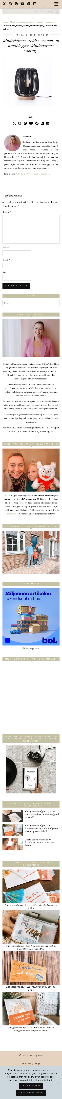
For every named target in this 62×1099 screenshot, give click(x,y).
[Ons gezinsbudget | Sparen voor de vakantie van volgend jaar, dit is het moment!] (12, 816)
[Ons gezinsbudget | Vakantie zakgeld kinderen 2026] (31, 886)
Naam (5, 247)
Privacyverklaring (31, 1093)
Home (5, 22)
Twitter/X (25, 174)
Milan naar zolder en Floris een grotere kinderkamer (33, 22)
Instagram (35, 174)
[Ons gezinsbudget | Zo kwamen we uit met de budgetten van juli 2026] (31, 927)
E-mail (6, 260)
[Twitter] (4, 4)
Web (17, 174)
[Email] (47, 123)
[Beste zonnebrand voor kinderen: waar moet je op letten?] (12, 844)
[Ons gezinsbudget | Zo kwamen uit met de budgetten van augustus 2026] (12, 830)
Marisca (19, 35)
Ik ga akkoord (31, 1086)
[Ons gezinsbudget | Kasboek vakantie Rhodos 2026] (31, 968)
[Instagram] (10, 4)
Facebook (45, 174)
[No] (58, 1082)
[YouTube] (22, 4)
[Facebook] (29, 4)
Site (4, 272)
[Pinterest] (16, 4)
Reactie (6, 212)
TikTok (32, 1064)
